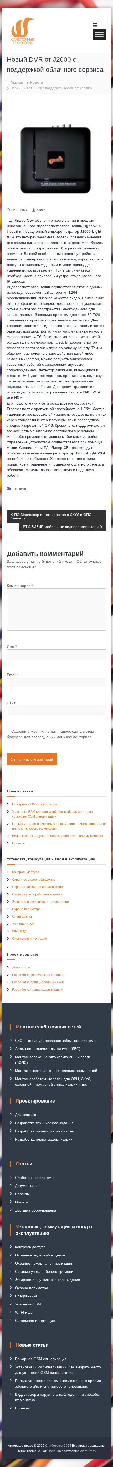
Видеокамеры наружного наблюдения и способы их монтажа (57, 836)
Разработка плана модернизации (37, 989)
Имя (12, 646)
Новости (36, 82)
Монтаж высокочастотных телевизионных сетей (56, 1071)
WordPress (88, 1451)
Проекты (18, 843)
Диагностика (21, 967)
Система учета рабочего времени (37, 894)
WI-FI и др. (19, 931)
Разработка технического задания (38, 975)
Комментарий (20, 585)
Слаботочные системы (34, 1177)
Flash (51, 1451)
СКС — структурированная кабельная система (55, 1040)
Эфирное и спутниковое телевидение (40, 902)
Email (12, 675)
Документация (27, 1186)
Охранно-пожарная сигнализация (37, 887)
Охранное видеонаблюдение (33, 879)
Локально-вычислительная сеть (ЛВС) (47, 1049)
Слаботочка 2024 (58, 1445)
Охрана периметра (26, 909)
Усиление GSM (23, 924)
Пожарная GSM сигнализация (34, 804)
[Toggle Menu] (99, 34)
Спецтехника (22, 916)
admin (41, 210)
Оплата (21, 1202)
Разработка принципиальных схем (38, 982)
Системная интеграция (29, 939)
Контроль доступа (25, 872)
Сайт (11, 703)
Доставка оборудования (35, 1210)
